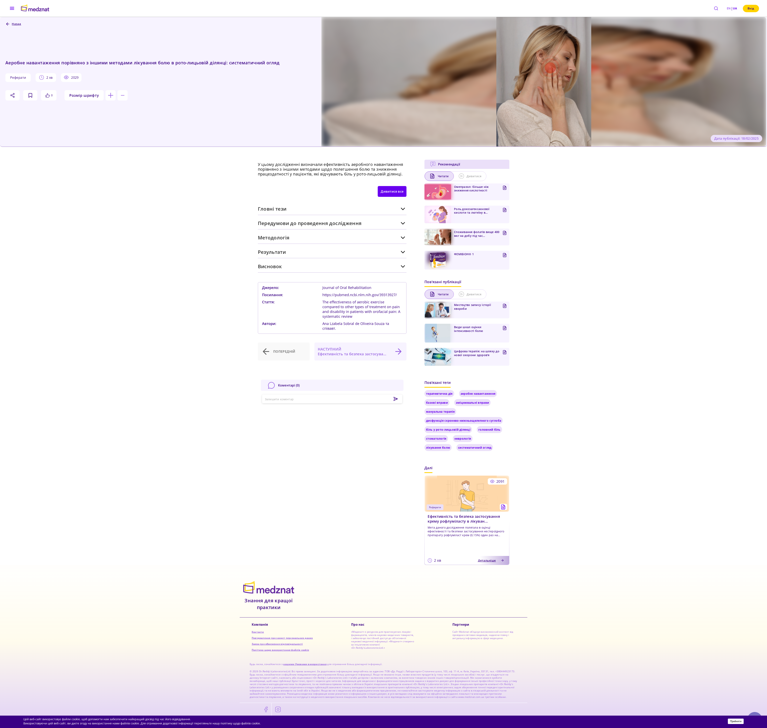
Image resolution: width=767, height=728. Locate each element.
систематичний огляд (474, 447)
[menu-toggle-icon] (12, 8)
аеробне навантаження (478, 393)
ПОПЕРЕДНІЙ (284, 351)
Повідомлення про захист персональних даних (282, 638)
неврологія (462, 438)
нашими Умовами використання (304, 664)
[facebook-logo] (266, 709)
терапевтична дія (439, 393)
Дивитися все (392, 191)
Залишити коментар (279, 399)
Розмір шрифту (84, 95)
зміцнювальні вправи (472, 402)
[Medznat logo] (35, 8)
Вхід (751, 8)
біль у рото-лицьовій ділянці (448, 429)
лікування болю (438, 447)
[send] (395, 399)
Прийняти (735, 721)
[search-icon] (716, 8)
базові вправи (437, 402)
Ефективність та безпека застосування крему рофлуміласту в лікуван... (464, 519)
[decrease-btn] (122, 95)
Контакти (258, 632)
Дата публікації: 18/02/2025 (736, 138)
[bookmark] (30, 95)
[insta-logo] (278, 709)
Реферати (18, 77)
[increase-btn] (110, 95)
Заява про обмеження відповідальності (277, 644)
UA (735, 8)
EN (729, 8)
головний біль (489, 429)
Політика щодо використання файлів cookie (280, 650)
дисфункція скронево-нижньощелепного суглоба (463, 420)
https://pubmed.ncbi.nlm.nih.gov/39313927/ (359, 294)
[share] (12, 95)
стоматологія (436, 438)
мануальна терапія (440, 411)
